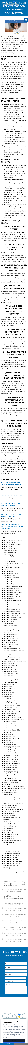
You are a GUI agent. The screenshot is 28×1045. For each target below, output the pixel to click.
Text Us (21, 1043)
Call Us (8, 1043)
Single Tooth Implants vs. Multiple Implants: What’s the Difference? (12, 526)
